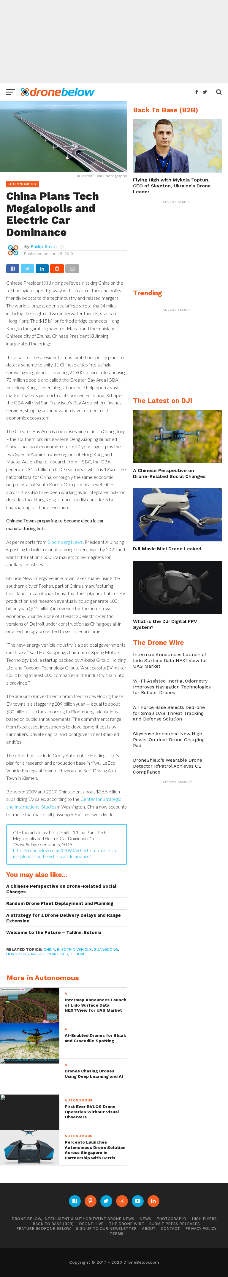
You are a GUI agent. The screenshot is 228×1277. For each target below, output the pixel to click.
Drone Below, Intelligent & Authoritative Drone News (73, 1219)
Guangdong (106, 949)
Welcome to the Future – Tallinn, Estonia (53, 932)
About (149, 1228)
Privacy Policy (200, 1228)
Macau (37, 954)
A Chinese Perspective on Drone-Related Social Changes (61, 889)
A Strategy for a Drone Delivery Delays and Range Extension (63, 918)
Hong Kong (17, 954)
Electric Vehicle (74, 949)
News (145, 1219)
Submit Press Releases (174, 1224)
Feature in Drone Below (43, 1228)
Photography (171, 1219)
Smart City (57, 954)
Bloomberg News (65, 542)
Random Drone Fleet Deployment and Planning (59, 903)
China (49, 949)
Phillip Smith (44, 246)
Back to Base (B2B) (53, 1224)
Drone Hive (91, 1224)
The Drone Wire (126, 1224)
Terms (116, 1233)
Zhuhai (77, 954)
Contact (170, 1228)
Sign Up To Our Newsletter (106, 1228)
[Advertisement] (114, 41)
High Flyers (204, 1219)
